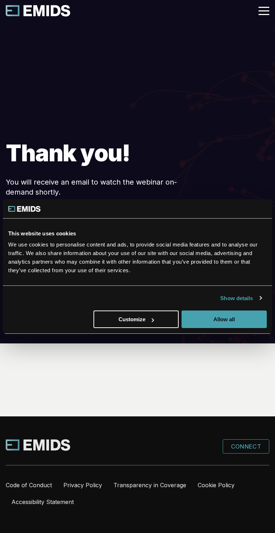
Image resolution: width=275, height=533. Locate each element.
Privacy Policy (82, 485)
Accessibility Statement (42, 501)
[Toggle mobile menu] (264, 11)
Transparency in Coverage (150, 485)
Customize (132, 319)
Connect (246, 446)
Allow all (224, 319)
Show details (236, 298)
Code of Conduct (29, 485)
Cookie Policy (216, 485)
